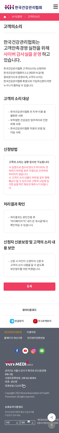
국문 (8, 422)
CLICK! (18, 386)
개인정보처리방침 (13, 332)
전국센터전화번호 (36, 338)
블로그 (42, 351)
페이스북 (17, 351)
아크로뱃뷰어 (44, 321)
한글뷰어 (19, 321)
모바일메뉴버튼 (55, 6)
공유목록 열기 (52, 417)
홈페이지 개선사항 (13, 338)
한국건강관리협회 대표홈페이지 (24, 5)
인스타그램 (34, 351)
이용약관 (31, 332)
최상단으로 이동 (52, 425)
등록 (29, 286)
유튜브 (25, 351)
